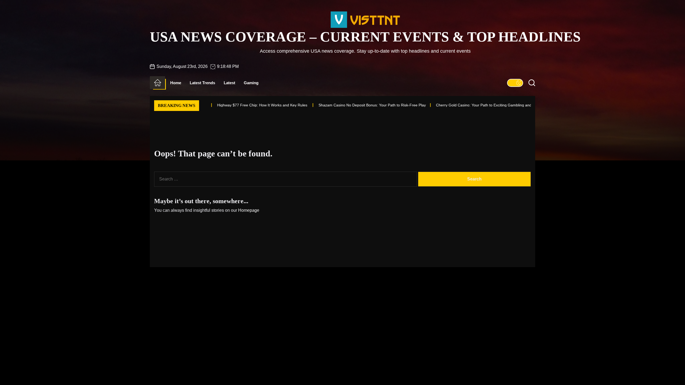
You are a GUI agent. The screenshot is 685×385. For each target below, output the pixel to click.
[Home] (157, 82)
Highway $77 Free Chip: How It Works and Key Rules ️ (237, 105)
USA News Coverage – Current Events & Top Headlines (365, 36)
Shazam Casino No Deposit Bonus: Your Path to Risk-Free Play (346, 105)
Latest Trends (202, 82)
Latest (229, 82)
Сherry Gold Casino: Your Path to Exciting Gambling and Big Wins (466, 105)
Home (175, 82)
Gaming (251, 82)
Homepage (248, 210)
